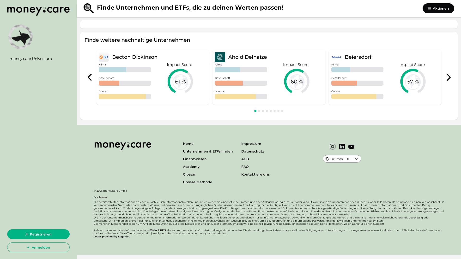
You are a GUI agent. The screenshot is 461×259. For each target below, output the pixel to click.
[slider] (180, 81)
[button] (356, 158)
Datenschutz (252, 151)
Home (188, 143)
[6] (274, 111)
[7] (278, 111)
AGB (245, 159)
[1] (255, 111)
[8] (282, 111)
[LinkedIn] (342, 147)
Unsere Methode (197, 182)
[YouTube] (351, 147)
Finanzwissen (195, 159)
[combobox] (337, 158)
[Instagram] (333, 147)
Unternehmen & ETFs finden (208, 151)
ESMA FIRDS (157, 230)
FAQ (245, 167)
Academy (191, 167)
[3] (263, 111)
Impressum (251, 143)
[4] (267, 111)
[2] (259, 111)
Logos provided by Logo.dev (112, 236)
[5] (271, 111)
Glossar (189, 174)
